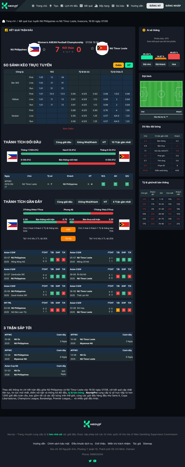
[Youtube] (95, 461)
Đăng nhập (173, 5)
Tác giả (137, 443)
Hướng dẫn (39, 443)
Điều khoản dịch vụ (82, 443)
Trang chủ (11, 21)
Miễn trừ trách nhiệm (119, 443)
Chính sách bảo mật (58, 443)
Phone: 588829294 (92, 454)
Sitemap (147, 443)
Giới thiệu (100, 443)
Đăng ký (155, 5)
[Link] (9, 6)
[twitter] (90, 461)
